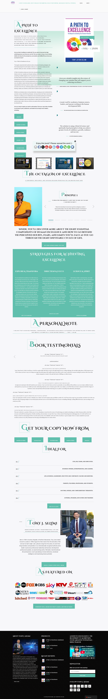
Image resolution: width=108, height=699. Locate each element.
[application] (82, 652)
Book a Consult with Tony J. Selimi (54, 565)
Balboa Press (20, 132)
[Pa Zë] (91, 658)
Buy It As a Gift (54, 506)
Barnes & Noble (21, 124)
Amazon (19, 117)
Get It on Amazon (26, 315)
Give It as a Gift (54, 313)
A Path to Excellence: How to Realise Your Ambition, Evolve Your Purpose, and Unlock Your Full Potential (47, 3)
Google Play (20, 155)
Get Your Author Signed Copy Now (54, 245)
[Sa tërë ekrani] (93, 658)
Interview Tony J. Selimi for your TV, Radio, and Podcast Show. (54, 607)
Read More (16, 681)
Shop (87, 3)
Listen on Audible (81, 315)
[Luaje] (71, 658)
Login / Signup (24, 9)
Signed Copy (20, 140)
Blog (81, 3)
